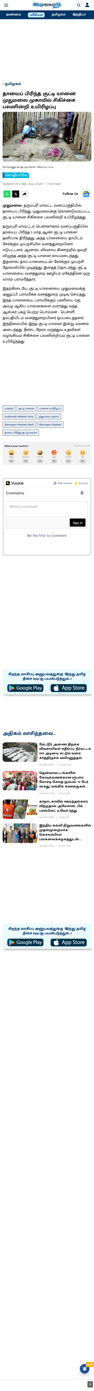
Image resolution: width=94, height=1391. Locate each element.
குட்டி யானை (26, 408)
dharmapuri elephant (50, 424)
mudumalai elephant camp (19, 416)
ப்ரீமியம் (36, 15)
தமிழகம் (59, 14)
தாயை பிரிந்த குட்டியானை (21, 432)
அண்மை (13, 14)
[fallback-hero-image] (20, 752)
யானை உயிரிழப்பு (50, 408)
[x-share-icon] (15, 196)
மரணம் (9, 408)
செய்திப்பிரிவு (16, 175)
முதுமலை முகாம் (48, 416)
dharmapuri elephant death (19, 424)
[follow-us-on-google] (86, 194)
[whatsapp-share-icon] (6, 196)
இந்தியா (79, 14)
